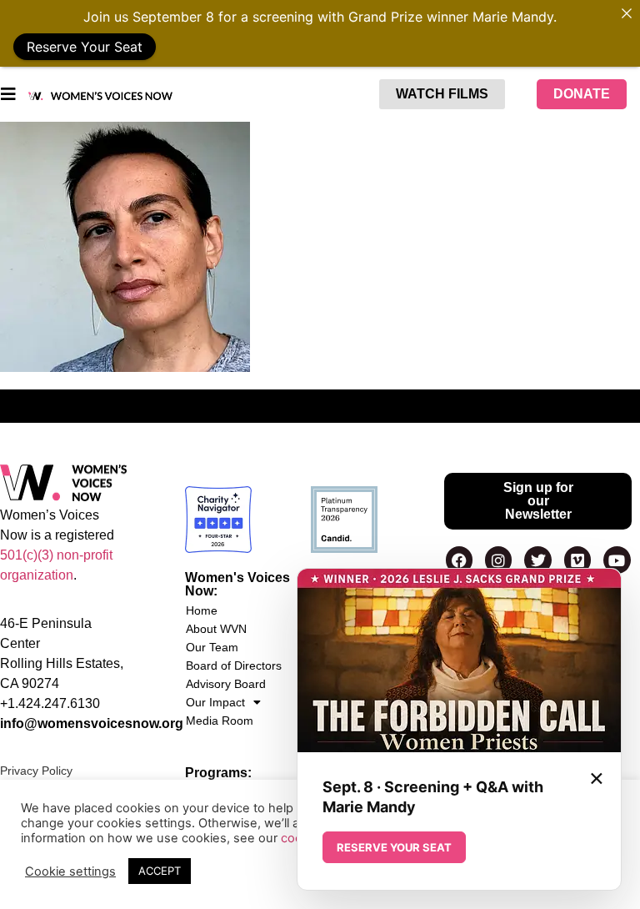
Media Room (219, 720)
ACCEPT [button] (159, 870)
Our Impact (215, 702)
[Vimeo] (577, 559)
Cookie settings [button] (70, 871)
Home (202, 610)
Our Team (212, 647)
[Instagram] (498, 559)
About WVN (216, 628)
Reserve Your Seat (84, 46)
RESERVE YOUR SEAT (394, 847)
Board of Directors (234, 665)
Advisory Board (226, 684)
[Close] (626, 13)
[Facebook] (459, 559)
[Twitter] (537, 559)
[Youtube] (616, 559)
